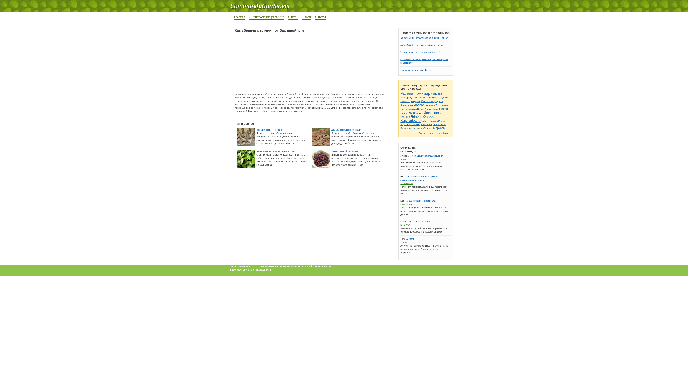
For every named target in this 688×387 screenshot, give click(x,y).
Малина (406, 93)
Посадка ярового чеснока (269, 130)
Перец (443, 109)
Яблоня (416, 116)
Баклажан (433, 121)
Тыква (436, 109)
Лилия (428, 109)
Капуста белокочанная (412, 128)
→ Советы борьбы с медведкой (420, 201)
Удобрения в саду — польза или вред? (420, 52)
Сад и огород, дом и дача (257, 266)
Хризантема (441, 105)
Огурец (429, 116)
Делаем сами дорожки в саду (346, 130)
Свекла (413, 124)
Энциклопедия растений (266, 17)
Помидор (422, 93)
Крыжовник (406, 105)
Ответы (320, 17)
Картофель (410, 120)
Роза (425, 101)
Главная (239, 17)
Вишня (420, 109)
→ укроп (410, 239)
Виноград (406, 97)
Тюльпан (429, 105)
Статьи (293, 17)
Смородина (436, 101)
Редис (441, 121)
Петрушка (432, 97)
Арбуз (424, 121)
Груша (403, 109)
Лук (418, 101)
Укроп (403, 242)
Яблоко (419, 105)
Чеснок (428, 128)
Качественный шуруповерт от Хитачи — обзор (424, 38)
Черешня (405, 117)
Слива (415, 97)
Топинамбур (406, 184)
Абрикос (404, 124)
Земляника (432, 112)
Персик (422, 97)
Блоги (306, 17)
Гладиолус (443, 97)
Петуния (441, 124)
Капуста (436, 93)
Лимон (403, 159)
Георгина (412, 109)
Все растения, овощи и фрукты (434, 133)
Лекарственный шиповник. (345, 151)
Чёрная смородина (427, 124)
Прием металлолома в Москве (415, 70)
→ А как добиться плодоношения (426, 156)
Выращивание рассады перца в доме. (275, 151)
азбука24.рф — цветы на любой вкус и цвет (422, 45)
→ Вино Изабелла (422, 221)
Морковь (439, 128)
